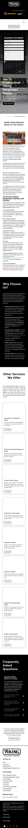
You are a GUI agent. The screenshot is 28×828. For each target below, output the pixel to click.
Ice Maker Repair (7, 779)
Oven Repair (6, 785)
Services (12, 116)
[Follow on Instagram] (10, 826)
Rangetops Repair (7, 788)
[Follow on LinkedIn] (14, 826)
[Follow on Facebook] (4, 826)
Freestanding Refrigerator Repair (11, 777)
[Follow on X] (7, 826)
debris (13, 225)
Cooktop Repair (7, 790)
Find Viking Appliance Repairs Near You (19, 10)
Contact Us (6, 764)
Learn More (7, 429)
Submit (20, 71)
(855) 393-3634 (15, 26)
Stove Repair (6, 783)
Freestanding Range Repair (10, 786)
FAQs (4, 762)
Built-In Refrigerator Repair (9, 775)
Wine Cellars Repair (8, 781)
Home (8, 116)
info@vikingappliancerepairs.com (11, 768)
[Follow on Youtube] (17, 826)
